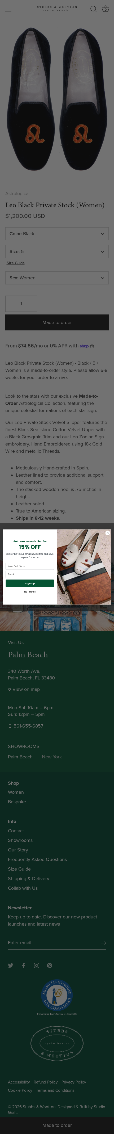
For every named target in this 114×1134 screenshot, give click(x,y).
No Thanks (30, 591)
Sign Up (30, 583)
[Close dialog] (107, 533)
